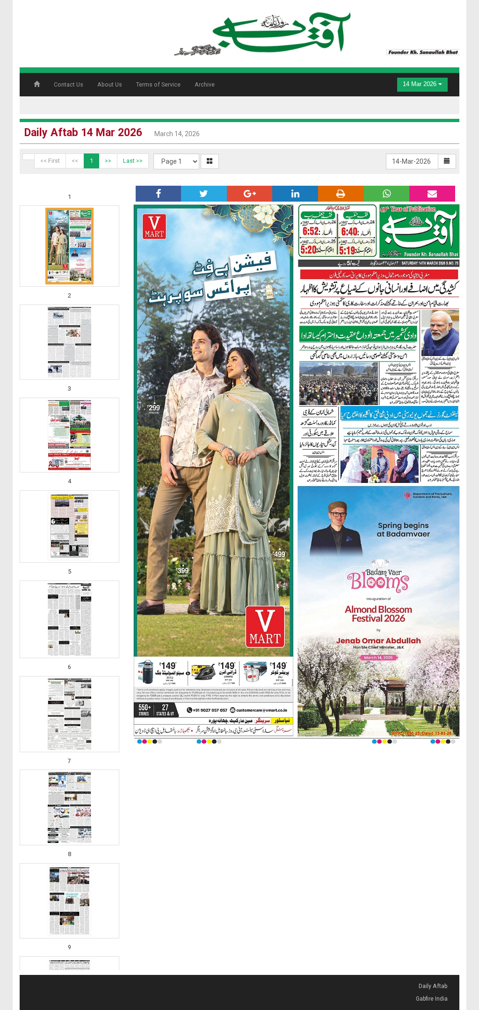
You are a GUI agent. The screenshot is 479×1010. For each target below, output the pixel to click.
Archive (205, 84)
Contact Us (68, 84)
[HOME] (315, 30)
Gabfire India (432, 998)
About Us (109, 84)
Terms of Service (158, 84)
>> (108, 160)
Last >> (133, 160)
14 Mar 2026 (420, 84)
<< (75, 160)
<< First (50, 160)
